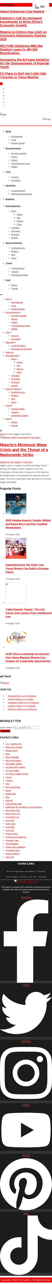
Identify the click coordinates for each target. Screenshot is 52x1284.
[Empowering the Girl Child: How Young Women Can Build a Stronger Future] (16, 558)
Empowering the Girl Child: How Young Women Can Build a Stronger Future (27, 569)
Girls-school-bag (13, 787)
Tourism (15, 271)
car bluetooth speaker (15, 767)
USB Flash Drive (13, 850)
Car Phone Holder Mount (17, 773)
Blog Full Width (12, 757)
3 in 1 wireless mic (14, 744)
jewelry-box (11, 793)
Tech (8, 172)
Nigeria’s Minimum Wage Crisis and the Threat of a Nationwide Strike (24, 450)
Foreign (14, 288)
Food (8, 280)
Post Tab (10, 830)
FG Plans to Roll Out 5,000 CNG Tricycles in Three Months (23, 75)
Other (19, 224)
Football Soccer (18, 248)
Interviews (15, 231)
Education (11, 185)
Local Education (18, 190)
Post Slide (10, 827)
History (14, 156)
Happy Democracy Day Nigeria (22, 11)
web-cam (10, 857)
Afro (19, 217)
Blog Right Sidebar (14, 763)
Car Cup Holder (12, 770)
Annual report (12, 750)
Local (13, 140)
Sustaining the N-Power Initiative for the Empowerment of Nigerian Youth (24, 63)
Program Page (12, 840)
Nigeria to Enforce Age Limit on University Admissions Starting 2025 (23, 35)
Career (9, 777)
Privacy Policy (12, 833)
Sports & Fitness (14, 243)
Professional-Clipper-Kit (16, 837)
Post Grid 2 (11, 823)
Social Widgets (12, 843)
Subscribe (5, 731)
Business (10, 199)
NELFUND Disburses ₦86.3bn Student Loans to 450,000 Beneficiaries (21, 49)
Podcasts (15, 234)
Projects (15, 177)
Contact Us (23, 877)
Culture (14, 160)
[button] (1, 83)
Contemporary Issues (20, 163)
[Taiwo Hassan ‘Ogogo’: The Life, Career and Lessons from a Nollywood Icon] (16, 602)
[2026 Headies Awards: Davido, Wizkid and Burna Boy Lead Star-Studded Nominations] (16, 513)
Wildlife (14, 166)
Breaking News (18, 143)
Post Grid (10, 820)
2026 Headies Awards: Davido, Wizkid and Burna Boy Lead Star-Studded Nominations (28, 524)
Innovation (16, 180)
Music (13, 211)
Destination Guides (19, 275)
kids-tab (9, 800)
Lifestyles (15, 227)
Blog (8, 754)
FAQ (7, 783)
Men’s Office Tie (13, 813)
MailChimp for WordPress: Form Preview (24, 807)
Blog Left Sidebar (13, 760)
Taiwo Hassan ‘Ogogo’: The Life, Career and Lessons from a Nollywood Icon (29, 613)
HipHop (20, 221)
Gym (13, 254)
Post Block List (12, 817)
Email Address (7, 727)
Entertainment (13, 206)
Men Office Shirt (13, 810)
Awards (14, 237)
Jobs (7, 797)
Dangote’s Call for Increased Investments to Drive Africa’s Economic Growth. (21, 21)
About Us (9, 871)
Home (3, 434)
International (16, 136)
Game (14, 258)
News (8, 131)
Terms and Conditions (15, 847)
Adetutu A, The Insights (10, 462)
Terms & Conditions (12, 877)
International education (21, 194)
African (14, 285)
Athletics (15, 251)
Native (19, 214)
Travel (9, 263)
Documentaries (13, 148)
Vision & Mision (12, 853)
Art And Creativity (19, 153)
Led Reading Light (14, 803)
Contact (9, 780)
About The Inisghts (14, 747)
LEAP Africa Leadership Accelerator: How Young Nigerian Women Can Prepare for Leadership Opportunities (28, 658)
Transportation (18, 268)
